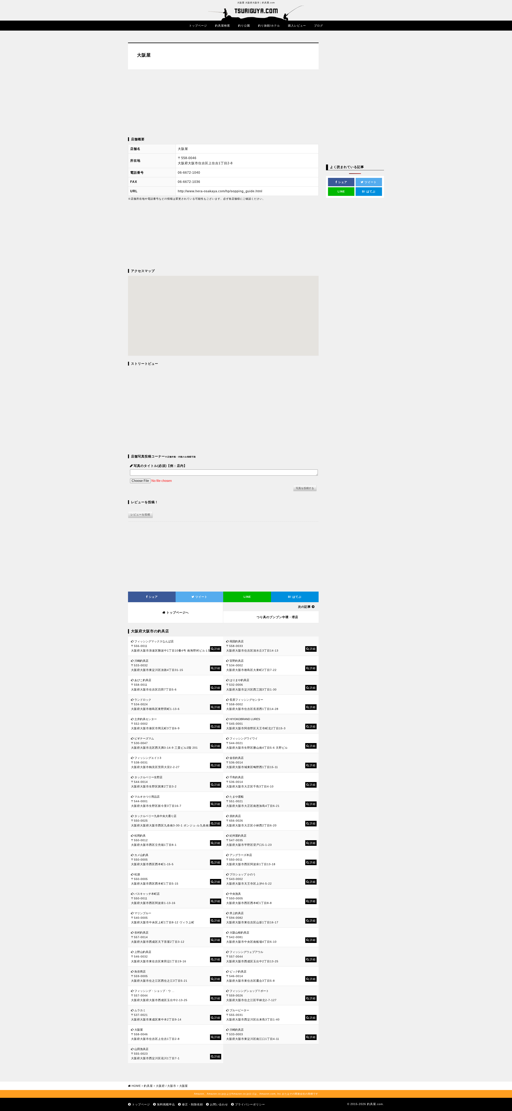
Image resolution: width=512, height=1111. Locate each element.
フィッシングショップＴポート (249, 990)
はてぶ (294, 596)
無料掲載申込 (166, 1104)
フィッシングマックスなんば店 (154, 641)
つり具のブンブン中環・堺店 (277, 617)
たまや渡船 (237, 796)
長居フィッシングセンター (246, 699)
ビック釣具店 (238, 971)
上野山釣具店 (142, 952)
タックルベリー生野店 (148, 777)
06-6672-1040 (189, 172)
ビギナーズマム (144, 738)
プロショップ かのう (243, 874)
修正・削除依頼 (192, 1104)
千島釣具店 (237, 777)
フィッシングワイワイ (244, 738)
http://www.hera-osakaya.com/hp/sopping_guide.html (220, 191)
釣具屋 (148, 1085)
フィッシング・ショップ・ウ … (154, 990)
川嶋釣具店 (141, 660)
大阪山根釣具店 (239, 932)
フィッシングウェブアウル (246, 952)
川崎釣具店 (237, 1029)
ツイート (200, 596)
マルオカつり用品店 (147, 796)
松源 (137, 874)
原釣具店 (235, 816)
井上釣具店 (237, 913)
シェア (153, 596)
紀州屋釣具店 (238, 835)
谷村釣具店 (141, 932)
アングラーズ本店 (241, 855)
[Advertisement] (223, 103)
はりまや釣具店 (239, 680)
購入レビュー (297, 25)
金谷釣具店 (237, 757)
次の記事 (304, 606)
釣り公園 (244, 25)
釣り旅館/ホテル (269, 25)
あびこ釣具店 (142, 680)
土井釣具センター (145, 719)
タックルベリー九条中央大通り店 (155, 816)
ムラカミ (140, 1010)
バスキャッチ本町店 (147, 893)
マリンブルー (142, 913)
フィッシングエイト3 (147, 757)
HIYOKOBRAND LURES (245, 719)
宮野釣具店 (237, 660)
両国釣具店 (237, 641)
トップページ (198, 25)
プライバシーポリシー (250, 1104)
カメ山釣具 (141, 855)
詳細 (217, 648)
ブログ (318, 25)
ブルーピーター (239, 1010)
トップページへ (177, 612)
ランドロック (142, 699)
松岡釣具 (140, 835)
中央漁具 (235, 893)
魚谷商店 (140, 971)
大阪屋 (138, 1029)
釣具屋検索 (222, 25)
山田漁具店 (141, 1049)
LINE (247, 596)
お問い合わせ (219, 1104)
